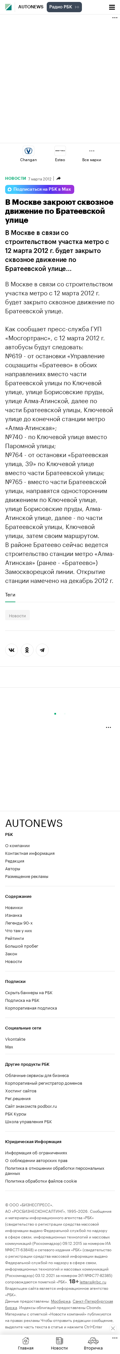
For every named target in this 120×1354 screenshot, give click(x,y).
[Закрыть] (113, 1328)
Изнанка (13, 914)
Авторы (12, 868)
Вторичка (93, 1347)
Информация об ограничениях (36, 1152)
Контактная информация (30, 852)
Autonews (31, 7)
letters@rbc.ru (93, 1281)
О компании (17, 845)
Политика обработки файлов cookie (41, 1180)
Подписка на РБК (22, 999)
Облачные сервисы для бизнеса (37, 1075)
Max (9, 1046)
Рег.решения (18, 1098)
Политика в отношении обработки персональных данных (54, 1170)
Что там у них (18, 930)
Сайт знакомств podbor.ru (31, 1105)
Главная (26, 1347)
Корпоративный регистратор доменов (43, 1082)
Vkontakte (15, 1038)
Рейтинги (14, 937)
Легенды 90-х (19, 922)
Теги (10, 594)
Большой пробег (21, 945)
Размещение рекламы (26, 875)
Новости (15, 178)
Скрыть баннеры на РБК (28, 992)
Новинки (14, 907)
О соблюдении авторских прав (36, 1160)
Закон (11, 953)
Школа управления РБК (28, 1121)
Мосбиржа (60, 1301)
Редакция (14, 860)
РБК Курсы (15, 1113)
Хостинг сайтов (20, 1090)
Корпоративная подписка (31, 1007)
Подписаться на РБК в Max (42, 189)
